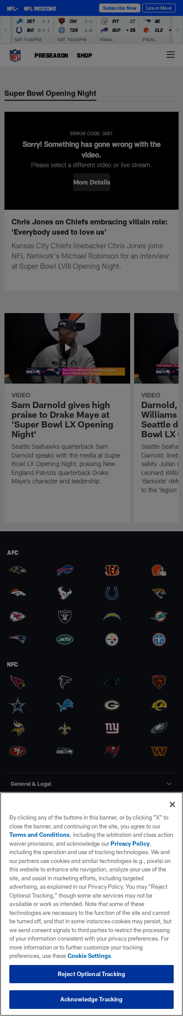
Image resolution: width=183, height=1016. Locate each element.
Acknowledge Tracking (91, 999)
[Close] (172, 804)
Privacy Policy (130, 843)
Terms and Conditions (39, 834)
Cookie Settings (89, 955)
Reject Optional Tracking (91, 973)
